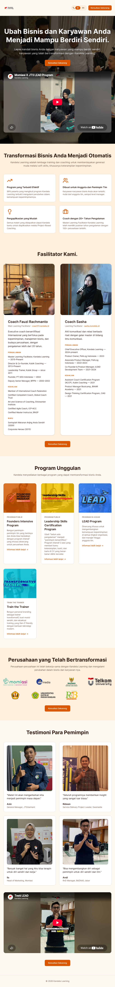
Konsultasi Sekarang (100, 8)
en (83, 8)
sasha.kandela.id (92, 326)
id (78, 8)
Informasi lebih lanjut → (17, 549)
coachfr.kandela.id (40, 326)
